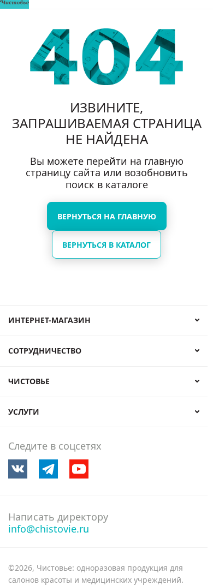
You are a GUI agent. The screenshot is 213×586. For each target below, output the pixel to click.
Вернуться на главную (106, 216)
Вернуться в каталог (106, 245)
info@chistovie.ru (48, 528)
